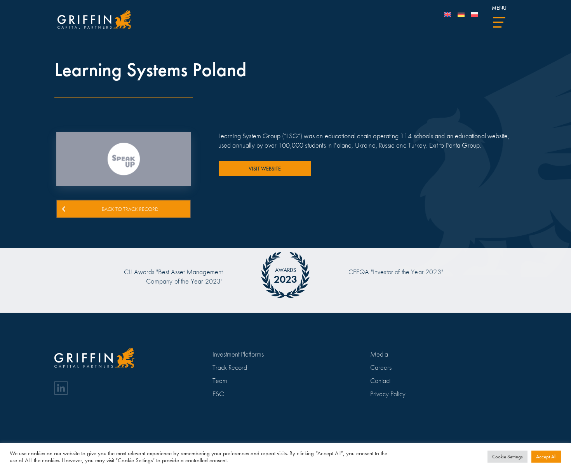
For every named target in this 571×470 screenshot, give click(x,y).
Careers (381, 367)
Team (219, 380)
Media (379, 354)
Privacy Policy (388, 393)
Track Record (229, 367)
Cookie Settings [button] (507, 456)
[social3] (61, 388)
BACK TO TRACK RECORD (130, 208)
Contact (380, 380)
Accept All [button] (546, 456)
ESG (218, 393)
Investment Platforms (238, 354)
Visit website (265, 168)
